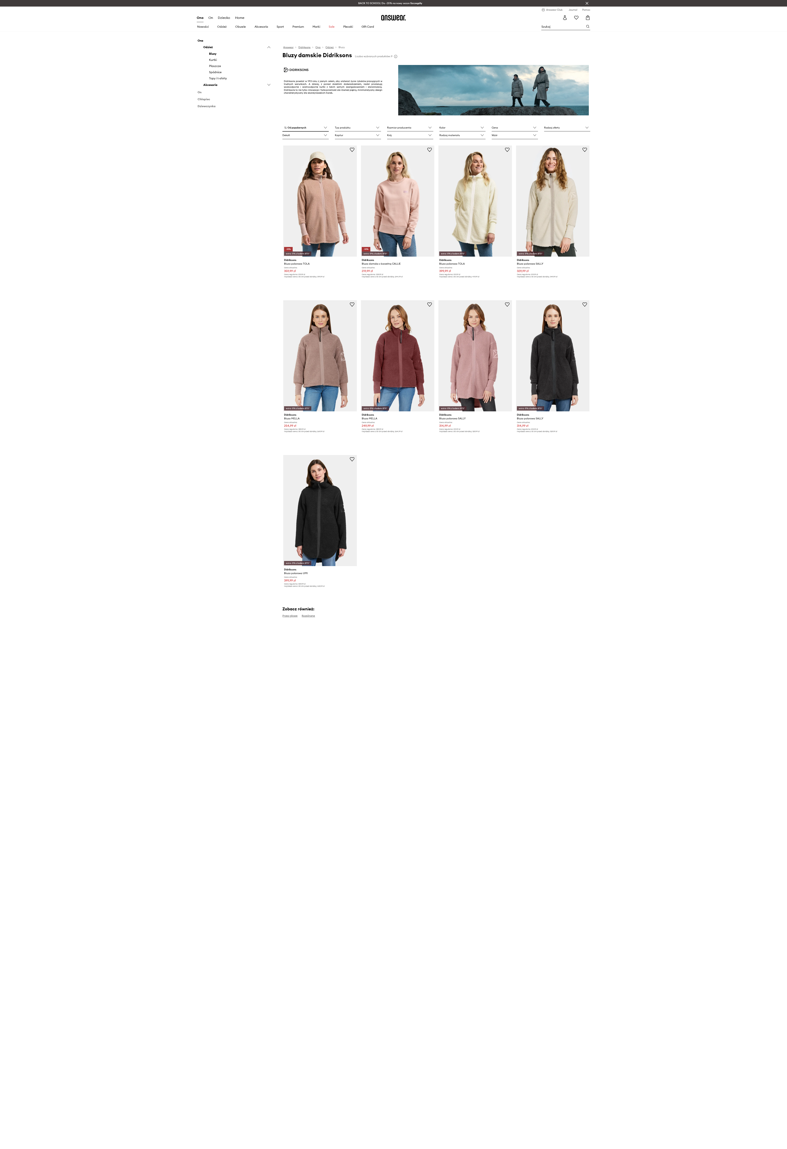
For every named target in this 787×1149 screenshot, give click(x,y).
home (239, 18)
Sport (280, 26)
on (210, 18)
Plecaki (348, 26)
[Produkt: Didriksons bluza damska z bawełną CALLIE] (397, 201)
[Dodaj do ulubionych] (352, 150)
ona (200, 18)
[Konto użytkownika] (564, 17)
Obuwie (240, 26)
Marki (316, 26)
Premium (298, 26)
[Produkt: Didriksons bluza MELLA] (320, 355)
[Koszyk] (587, 17)
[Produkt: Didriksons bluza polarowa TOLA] (320, 201)
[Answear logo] (393, 17)
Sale (331, 26)
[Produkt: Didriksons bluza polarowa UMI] (320, 510)
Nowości (203, 26)
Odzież (222, 26)
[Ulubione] (576, 17)
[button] (305, 128)
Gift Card (368, 26)
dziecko (224, 18)
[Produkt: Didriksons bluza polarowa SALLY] (552, 201)
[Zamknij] (587, 3)
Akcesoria (261, 26)
